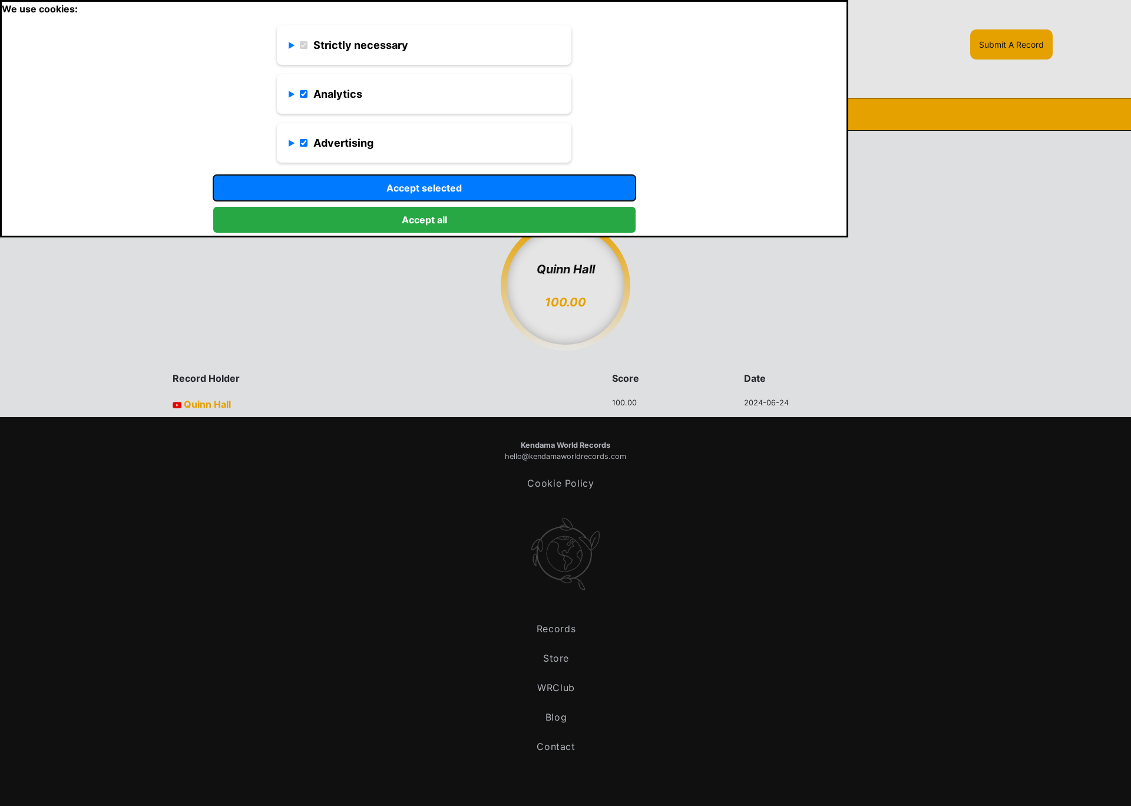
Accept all (424, 220)
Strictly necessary (360, 45)
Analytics (337, 94)
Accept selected (424, 188)
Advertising (343, 143)
